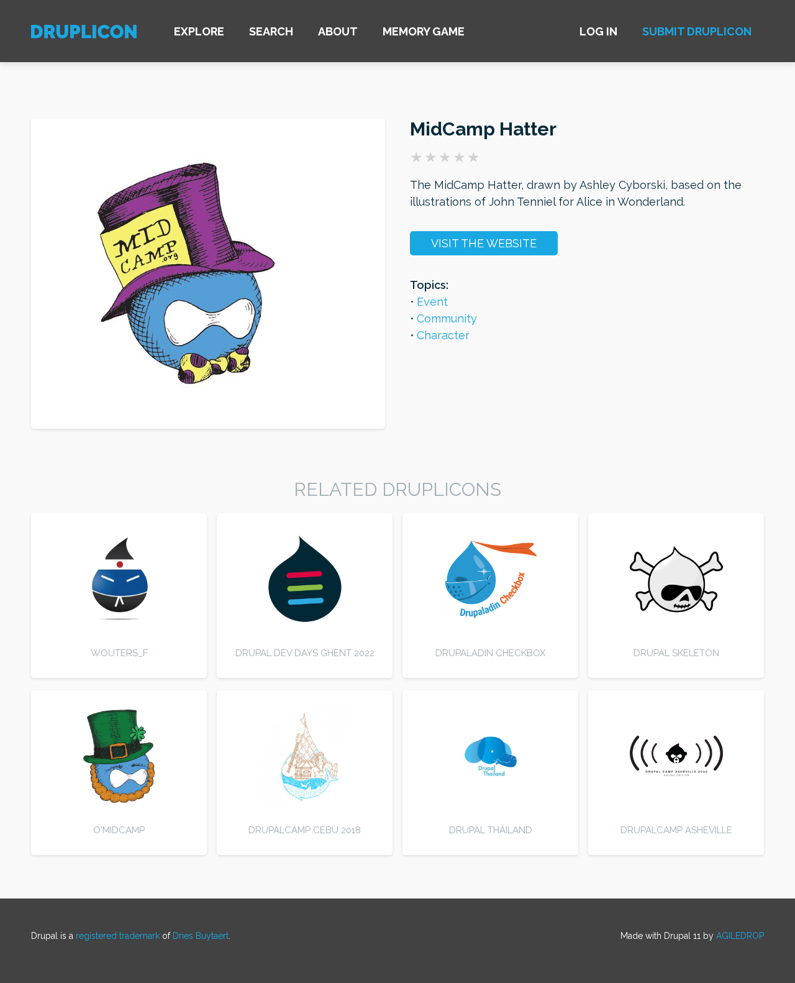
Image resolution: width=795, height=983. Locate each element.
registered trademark (118, 936)
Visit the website (484, 243)
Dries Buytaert (201, 936)
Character (443, 335)
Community (447, 318)
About (338, 31)
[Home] (84, 33)
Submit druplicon (697, 31)
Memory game (424, 31)
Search (271, 31)
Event (432, 301)
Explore (199, 31)
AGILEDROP (740, 936)
